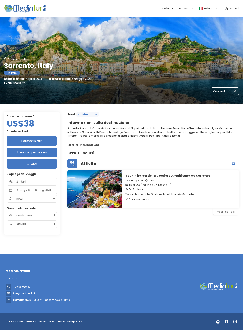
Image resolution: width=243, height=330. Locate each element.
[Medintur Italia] (218, 286)
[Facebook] (226, 321)
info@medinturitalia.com (28, 293)
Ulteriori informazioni (83, 145)
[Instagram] (235, 321)
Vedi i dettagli (226, 212)
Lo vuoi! (31, 163)
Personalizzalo (32, 141)
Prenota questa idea (32, 152)
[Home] (217, 321)
